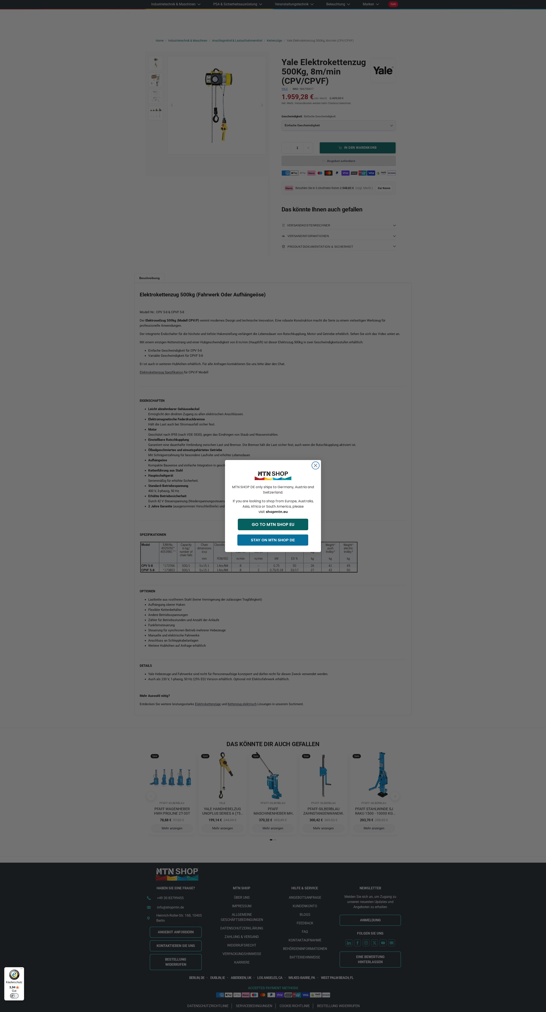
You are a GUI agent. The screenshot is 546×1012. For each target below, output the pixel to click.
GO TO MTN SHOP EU (273, 524)
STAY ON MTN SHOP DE (273, 540)
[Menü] (21, 969)
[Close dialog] (315, 465)
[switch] (14, 995)
